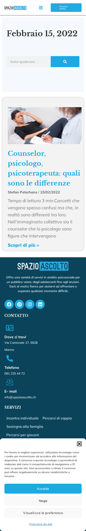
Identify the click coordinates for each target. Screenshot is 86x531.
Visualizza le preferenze (43, 513)
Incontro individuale (22, 418)
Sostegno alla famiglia (24, 426)
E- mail (10, 391)
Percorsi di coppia (57, 418)
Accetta (43, 489)
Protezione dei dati (40, 524)
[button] (79, 444)
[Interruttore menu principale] (40, 7)
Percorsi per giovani (22, 435)
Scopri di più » (23, 245)
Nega (43, 501)
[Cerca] (65, 61)
